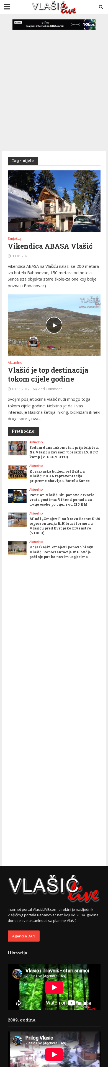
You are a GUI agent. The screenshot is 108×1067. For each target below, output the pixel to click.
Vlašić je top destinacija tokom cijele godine (48, 375)
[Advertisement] (54, 83)
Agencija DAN (23, 936)
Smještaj (15, 239)
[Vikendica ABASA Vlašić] (54, 201)
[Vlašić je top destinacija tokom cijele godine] (54, 324)
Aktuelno (15, 363)
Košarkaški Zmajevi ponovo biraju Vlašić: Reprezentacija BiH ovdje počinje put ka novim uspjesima (61, 552)
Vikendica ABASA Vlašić (50, 246)
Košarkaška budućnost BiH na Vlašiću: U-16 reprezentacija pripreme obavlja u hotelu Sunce (59, 476)
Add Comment (50, 389)
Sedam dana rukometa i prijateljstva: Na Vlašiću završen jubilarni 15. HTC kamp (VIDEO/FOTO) (64, 452)
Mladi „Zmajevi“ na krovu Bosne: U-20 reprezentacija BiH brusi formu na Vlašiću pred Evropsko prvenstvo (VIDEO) (64, 525)
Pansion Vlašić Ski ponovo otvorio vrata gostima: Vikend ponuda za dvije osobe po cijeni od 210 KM (61, 499)
